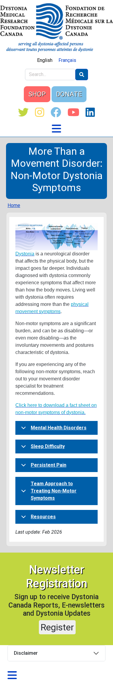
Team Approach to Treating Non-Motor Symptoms (54, 491)
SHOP (37, 94)
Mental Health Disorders (58, 428)
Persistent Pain (48, 465)
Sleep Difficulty (48, 446)
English (44, 60)
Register (57, 627)
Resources (43, 517)
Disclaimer (26, 653)
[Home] (56, 27)
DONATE (69, 94)
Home (14, 205)
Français (67, 60)
